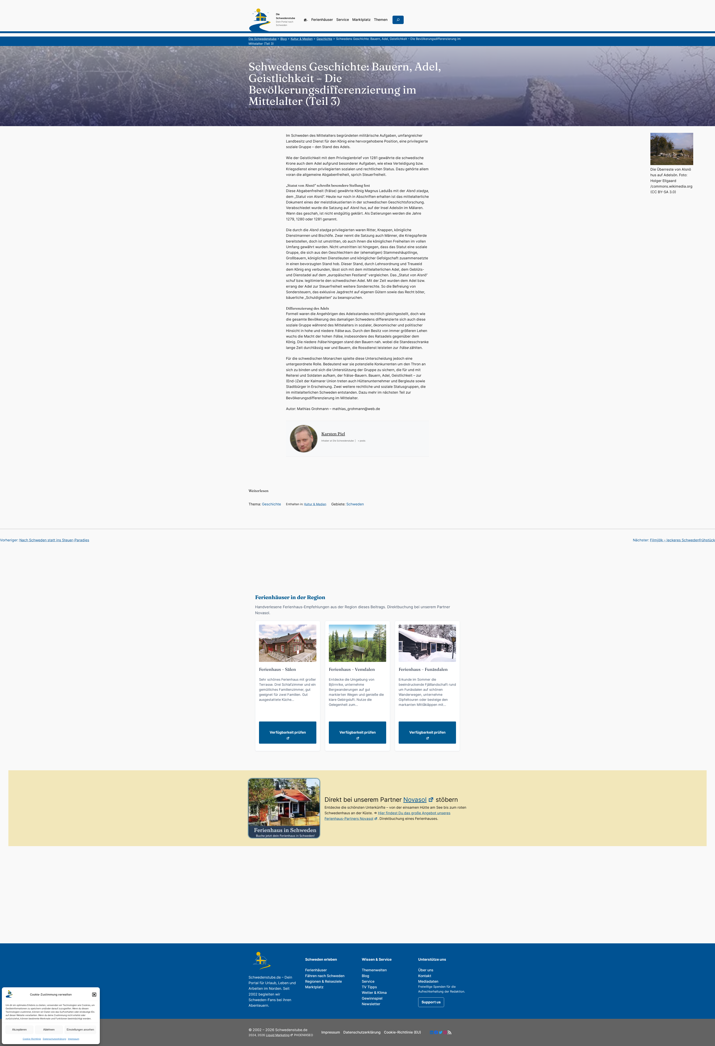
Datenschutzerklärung (54, 1038)
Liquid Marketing (278, 1035)
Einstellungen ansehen (80, 1029)
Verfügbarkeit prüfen (288, 732)
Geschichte (271, 504)
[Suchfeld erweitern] (398, 20)
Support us (431, 1002)
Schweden (355, 504)
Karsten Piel (257, 109)
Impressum (73, 1038)
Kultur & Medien (315, 504)
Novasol (415, 799)
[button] (94, 994)
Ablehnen (49, 1029)
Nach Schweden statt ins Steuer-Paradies (54, 540)
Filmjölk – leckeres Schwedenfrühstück (682, 540)
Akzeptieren (19, 1029)
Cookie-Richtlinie (32, 1038)
